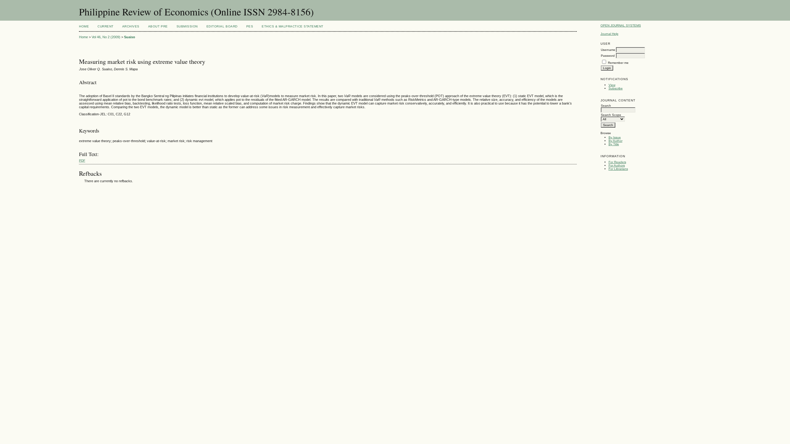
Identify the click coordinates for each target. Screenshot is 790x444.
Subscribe (616, 88)
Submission (187, 26)
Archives (130, 26)
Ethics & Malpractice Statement (292, 26)
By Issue (615, 137)
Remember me (618, 62)
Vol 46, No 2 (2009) (106, 37)
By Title (614, 144)
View (612, 85)
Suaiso (129, 37)
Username (608, 49)
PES (249, 26)
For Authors (617, 165)
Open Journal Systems (621, 25)
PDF (82, 160)
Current (106, 26)
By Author (615, 140)
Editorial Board (222, 26)
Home (84, 26)
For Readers (617, 162)
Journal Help (609, 33)
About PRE (158, 26)
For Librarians (618, 169)
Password (608, 55)
